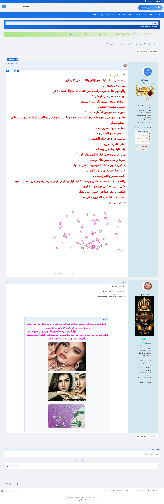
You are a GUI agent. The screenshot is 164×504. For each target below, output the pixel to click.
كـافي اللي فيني (118, 67)
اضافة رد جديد (153, 51)
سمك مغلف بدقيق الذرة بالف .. (142, 139)
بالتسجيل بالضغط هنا (69, 34)
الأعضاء (91, 15)
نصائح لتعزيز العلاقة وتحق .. (142, 135)
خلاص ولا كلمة (91, 460)
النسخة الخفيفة (108, 490)
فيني (146, 454)
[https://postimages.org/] (67, 370)
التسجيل (155, 1)
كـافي (157, 454)
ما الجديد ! (136, 15)
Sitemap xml (119, 490)
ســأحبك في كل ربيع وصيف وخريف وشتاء (78, 460)
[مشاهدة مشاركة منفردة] (9, 282)
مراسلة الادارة (143, 490)
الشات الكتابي (126, 15)
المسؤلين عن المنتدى (155, 490)
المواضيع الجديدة (133, 490)
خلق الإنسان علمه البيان (152, 26)
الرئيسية (156, 15)
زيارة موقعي (141, 375)
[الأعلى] (2, 491)
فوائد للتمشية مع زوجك (143, 136)
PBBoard (76, 500)
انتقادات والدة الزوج (144, 133)
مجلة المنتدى (146, 15)
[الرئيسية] (145, 1)
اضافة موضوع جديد (142, 51)
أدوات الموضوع (13, 59)
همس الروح (67, 273)
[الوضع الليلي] (162, 1)
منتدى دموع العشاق (135, 34)
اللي (151, 454)
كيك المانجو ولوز (145, 138)
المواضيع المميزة (103, 15)
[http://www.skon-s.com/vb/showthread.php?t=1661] (117, 75)
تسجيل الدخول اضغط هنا (55, 34)
